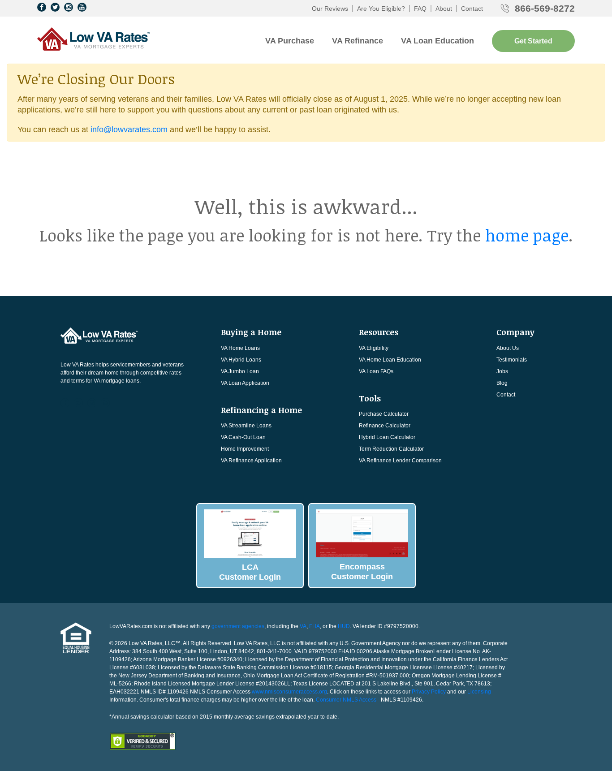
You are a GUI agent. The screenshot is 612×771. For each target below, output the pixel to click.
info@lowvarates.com (129, 129)
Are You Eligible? (381, 8)
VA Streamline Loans (246, 425)
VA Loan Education (437, 40)
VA (303, 626)
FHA (314, 626)
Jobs (502, 371)
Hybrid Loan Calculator (387, 437)
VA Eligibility (373, 348)
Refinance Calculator (384, 425)
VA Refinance (357, 40)
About (443, 8)
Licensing (479, 692)
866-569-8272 (545, 8)
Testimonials (511, 360)
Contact (472, 8)
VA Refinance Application (251, 460)
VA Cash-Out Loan (243, 437)
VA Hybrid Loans (241, 360)
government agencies (237, 626)
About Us (507, 348)
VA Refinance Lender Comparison (400, 460)
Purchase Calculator (384, 414)
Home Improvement (245, 449)
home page (527, 235)
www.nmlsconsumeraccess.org (289, 692)
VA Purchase (289, 40)
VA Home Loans (240, 348)
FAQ (420, 8)
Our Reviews (330, 8)
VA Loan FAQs (376, 371)
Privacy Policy (429, 692)
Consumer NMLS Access (346, 700)
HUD (344, 626)
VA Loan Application (245, 383)
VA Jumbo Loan (240, 371)
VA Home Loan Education (390, 360)
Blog (502, 383)
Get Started (533, 41)
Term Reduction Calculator (391, 449)
